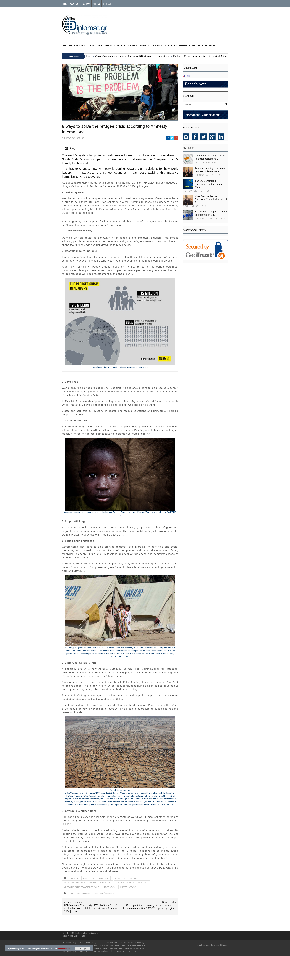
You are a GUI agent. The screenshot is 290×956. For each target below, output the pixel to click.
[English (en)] (184, 76)
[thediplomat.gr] (84, 33)
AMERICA (109, 45)
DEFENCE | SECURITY (191, 45)
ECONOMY (211, 45)
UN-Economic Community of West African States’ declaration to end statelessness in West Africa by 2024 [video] (90, 908)
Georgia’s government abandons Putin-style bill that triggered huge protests (116, 56)
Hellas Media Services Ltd (73, 935)
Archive (96, 3)
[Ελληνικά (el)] (188, 76)
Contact (107, 3)
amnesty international (80, 893)
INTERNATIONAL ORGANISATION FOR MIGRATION (87, 882)
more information (65, 948)
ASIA (100, 45)
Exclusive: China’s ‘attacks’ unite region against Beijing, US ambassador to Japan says (199, 56)
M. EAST (91, 45)
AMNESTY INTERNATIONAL (96, 878)
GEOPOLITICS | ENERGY (164, 45)
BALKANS (79, 45)
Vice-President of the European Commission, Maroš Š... (211, 199)
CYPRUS (188, 148)
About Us (74, 3)
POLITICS (144, 45)
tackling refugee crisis (104, 893)
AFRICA (120, 45)
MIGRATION (109, 887)
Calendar (85, 3)
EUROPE (67, 45)
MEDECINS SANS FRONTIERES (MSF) (81, 887)
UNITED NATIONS (128, 887)
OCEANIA (132, 45)
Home (64, 3)
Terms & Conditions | (211, 944)
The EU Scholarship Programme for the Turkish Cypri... (209, 184)
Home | (199, 944)
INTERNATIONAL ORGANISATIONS (132, 882)
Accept (83, 948)
